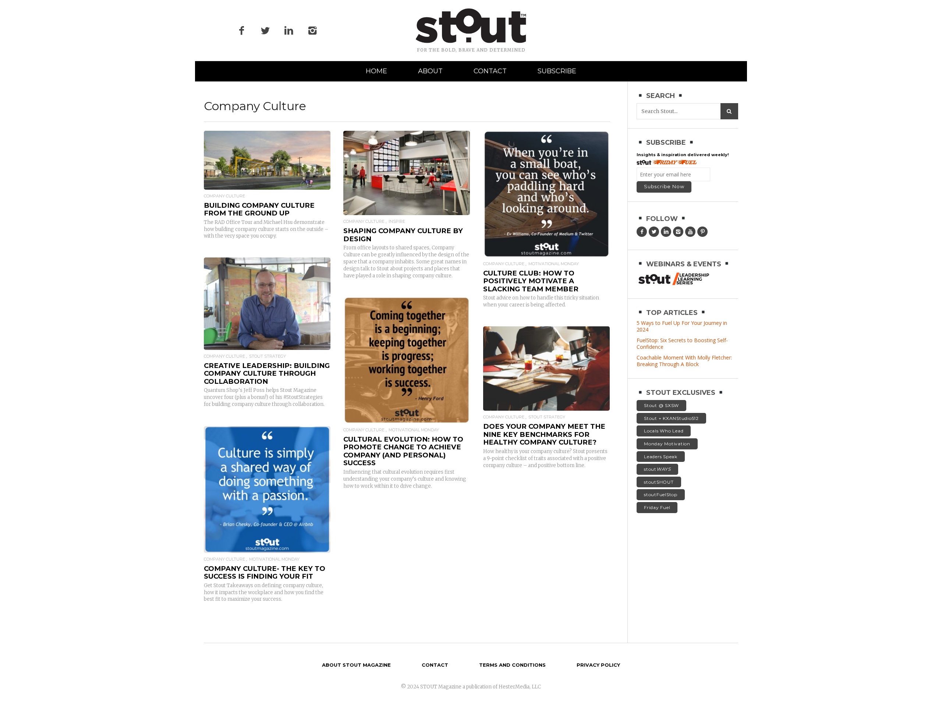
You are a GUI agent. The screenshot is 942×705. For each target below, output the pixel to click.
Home (376, 71)
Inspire (397, 222)
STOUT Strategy (267, 356)
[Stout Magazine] (471, 25)
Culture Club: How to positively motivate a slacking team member (530, 281)
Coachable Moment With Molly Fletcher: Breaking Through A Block (684, 361)
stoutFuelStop (660, 494)
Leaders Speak (660, 456)
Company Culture (224, 196)
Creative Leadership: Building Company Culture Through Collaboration (267, 373)
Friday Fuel (657, 507)
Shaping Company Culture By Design (403, 235)
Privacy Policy (598, 665)
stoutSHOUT (659, 482)
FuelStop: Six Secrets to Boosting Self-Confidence (682, 343)
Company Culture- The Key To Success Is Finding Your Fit (264, 572)
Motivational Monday (553, 264)
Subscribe (557, 71)
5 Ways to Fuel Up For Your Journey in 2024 (682, 326)
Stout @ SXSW (661, 405)
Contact (490, 71)
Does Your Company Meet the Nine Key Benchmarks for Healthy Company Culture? (544, 434)
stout (657, 469)
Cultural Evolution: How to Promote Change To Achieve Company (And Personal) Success (403, 451)
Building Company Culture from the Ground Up (259, 209)
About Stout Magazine (356, 665)
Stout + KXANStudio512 (671, 418)
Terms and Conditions (512, 665)
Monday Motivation (667, 443)
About (430, 71)
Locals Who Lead (663, 431)
